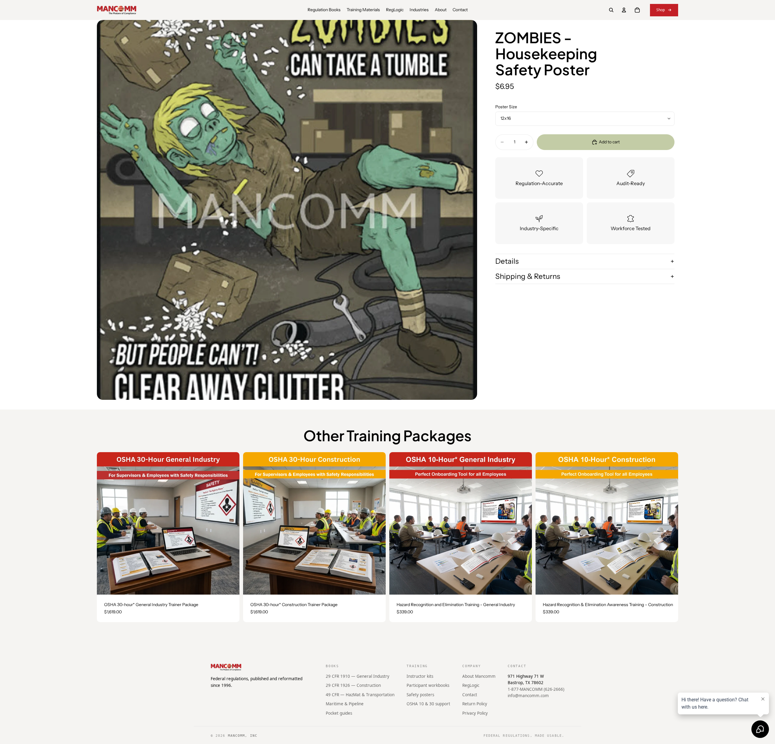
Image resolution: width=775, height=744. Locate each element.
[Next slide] (230, 523)
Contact (469, 694)
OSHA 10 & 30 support (428, 703)
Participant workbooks (428, 685)
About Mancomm (479, 676)
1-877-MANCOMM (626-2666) (536, 689)
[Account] (624, 10)
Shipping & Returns (527, 276)
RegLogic (470, 685)
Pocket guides (339, 713)
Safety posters (420, 694)
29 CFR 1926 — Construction (353, 685)
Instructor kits (420, 676)
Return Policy (474, 703)
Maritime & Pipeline (345, 703)
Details (507, 261)
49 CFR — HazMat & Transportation (360, 694)
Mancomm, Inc (242, 736)
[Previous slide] (106, 523)
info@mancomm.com (528, 695)
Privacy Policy (475, 713)
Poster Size (506, 106)
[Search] (611, 10)
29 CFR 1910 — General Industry (357, 676)
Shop (660, 9)
